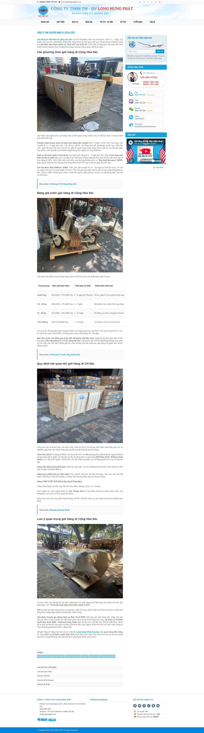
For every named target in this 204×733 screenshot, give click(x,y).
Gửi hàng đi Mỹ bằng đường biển (63, 183)
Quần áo (41, 656)
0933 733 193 (52, 2)
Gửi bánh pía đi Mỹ (44, 672)
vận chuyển (59, 656)
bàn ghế (84, 656)
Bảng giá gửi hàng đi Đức (60, 509)
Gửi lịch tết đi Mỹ (43, 684)
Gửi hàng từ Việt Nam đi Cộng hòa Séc (54, 40)
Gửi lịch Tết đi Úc (43, 676)
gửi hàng (50, 656)
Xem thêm (160, 167)
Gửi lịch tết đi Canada (45, 680)
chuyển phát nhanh (72, 656)
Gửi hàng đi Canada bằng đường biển (65, 354)
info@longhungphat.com (72, 2)
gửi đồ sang (94, 656)
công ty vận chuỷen (107, 656)
